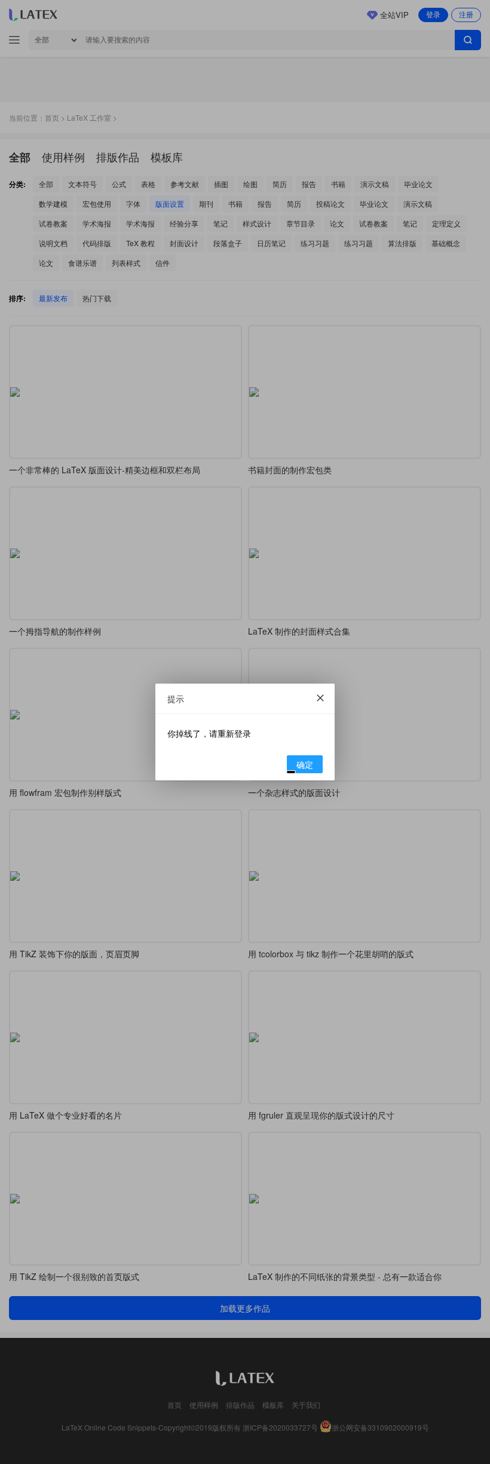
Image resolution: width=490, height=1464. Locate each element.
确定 (304, 764)
